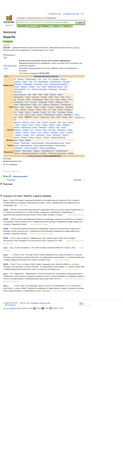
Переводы (45, 26)
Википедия (22, 26)
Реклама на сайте (45, 303)
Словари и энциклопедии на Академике (36, 18)
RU (82, 14)
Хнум (5, 200)
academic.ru (9, 25)
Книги (56, 26)
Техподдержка (34, 303)
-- (20, 94)
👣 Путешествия (10, 305)
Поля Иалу (11, 180)
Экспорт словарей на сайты (11, 308)
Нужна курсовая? (20, 176)
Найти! (80, 22)
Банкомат (77, 180)
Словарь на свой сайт (71, 14)
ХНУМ (5, 210)
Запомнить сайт (55, 14)
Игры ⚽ (67, 26)
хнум (5, 248)
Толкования (33, 26)
